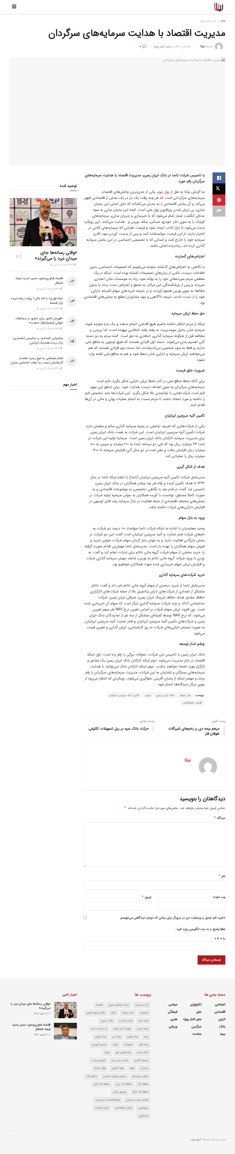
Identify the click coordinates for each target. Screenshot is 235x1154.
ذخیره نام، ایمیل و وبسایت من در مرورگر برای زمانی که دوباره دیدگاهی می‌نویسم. (172, 917)
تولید (115, 1045)
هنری (174, 1019)
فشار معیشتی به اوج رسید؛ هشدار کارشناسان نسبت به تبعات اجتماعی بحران (37, 360)
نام (221, 876)
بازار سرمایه (128, 1013)
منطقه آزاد (143, 1084)
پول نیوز (163, 192)
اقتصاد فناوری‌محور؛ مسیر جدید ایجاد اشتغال (39, 280)
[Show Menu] (14, 7)
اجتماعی (220, 1004)
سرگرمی (196, 1026)
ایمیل (146, 897)
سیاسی (172, 1004)
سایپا (107, 1052)
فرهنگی (172, 1011)
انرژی (221, 1019)
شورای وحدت (98, 1060)
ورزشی (173, 1026)
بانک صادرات (125, 1021)
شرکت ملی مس (120, 1060)
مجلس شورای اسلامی (114, 1076)
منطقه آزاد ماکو (140, 1092)
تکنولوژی (195, 1004)
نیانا (202, 46)
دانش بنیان (142, 1052)
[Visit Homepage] (218, 7)
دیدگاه (219, 818)
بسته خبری (142, 1029)
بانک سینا (143, 1021)
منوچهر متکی (119, 1092)
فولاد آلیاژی (117, 1068)
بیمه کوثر (143, 1045)
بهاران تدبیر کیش (122, 1029)
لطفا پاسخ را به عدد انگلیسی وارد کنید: (200, 929)
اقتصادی (220, 1011)
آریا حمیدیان (141, 1005)
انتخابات (144, 1013)
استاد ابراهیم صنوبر (119, 1005)
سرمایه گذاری (141, 1060)
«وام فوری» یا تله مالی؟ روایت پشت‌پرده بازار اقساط (37, 300)
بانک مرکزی (107, 1021)
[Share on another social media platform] (219, 211)
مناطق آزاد (92, 1076)
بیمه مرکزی (100, 1037)
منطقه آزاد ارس (124, 1084)
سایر (198, 1011)
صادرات (144, 1068)
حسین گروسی (99, 1045)
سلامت (196, 1033)
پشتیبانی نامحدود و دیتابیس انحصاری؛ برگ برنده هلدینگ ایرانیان (38, 340)
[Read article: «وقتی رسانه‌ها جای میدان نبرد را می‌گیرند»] (43, 222)
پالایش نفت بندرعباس (137, 1100)
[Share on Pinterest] (219, 200)
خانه (223, 21)
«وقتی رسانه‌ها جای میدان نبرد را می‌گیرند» (56, 255)
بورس (148, 695)
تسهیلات (128, 1045)
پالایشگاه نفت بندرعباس (107, 1100)
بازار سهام (185, 695)
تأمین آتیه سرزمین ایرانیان (124, 695)
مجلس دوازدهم (140, 1076)
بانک (222, 1026)
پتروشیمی (143, 1108)
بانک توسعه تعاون (96, 1013)
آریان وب (195, 1139)
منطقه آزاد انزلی (102, 1084)
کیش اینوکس (102, 1108)
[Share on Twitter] (219, 188)
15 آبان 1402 (183, 46)
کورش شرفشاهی (192, 702)
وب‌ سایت (219, 896)
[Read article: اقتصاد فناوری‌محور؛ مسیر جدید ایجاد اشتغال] (65, 1031)
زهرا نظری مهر (123, 1052)
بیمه (222, 1033)
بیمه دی (117, 1037)
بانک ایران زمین (165, 695)
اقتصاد (99, 1005)
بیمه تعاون (132, 1037)
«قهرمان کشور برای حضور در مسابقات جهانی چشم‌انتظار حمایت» (39, 320)
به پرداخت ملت (99, 1029)
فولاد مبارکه (100, 1068)
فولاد (131, 1068)
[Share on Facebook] (219, 177)
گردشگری (143, 1116)
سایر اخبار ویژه (208, 21)
